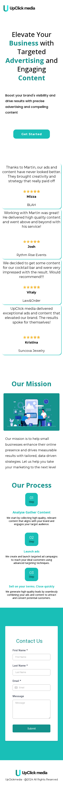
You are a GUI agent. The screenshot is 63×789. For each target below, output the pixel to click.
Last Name (20, 665)
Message (18, 696)
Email (17, 680)
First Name (20, 650)
